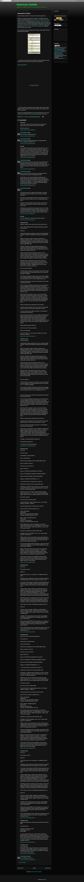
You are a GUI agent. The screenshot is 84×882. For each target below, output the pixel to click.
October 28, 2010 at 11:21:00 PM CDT (28, 336)
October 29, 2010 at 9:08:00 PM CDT (27, 853)
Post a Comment (22, 862)
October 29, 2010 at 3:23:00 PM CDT (27, 842)
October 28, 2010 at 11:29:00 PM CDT (28, 445)
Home (34, 868)
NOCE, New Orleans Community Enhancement (39, 19)
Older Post (47, 868)
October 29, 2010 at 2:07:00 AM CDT (27, 631)
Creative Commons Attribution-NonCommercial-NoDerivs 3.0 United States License (60, 51)
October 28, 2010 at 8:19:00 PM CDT (27, 129)
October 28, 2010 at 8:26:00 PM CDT (27, 143)
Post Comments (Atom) (37, 871)
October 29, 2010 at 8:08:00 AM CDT (27, 817)
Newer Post (20, 868)
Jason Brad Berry (24, 132)
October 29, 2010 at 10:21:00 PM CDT (28, 859)
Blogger (44, 879)
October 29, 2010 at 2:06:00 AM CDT (27, 562)
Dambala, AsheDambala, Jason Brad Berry (60, 48)
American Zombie (27, 4)
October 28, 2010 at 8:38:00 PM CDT (27, 185)
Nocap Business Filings (22, 64)
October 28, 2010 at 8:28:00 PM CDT (27, 157)
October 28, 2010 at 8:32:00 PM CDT (27, 168)
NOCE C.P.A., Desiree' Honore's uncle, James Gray (32, 26)
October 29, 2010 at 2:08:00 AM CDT (27, 748)
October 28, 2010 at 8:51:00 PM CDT (27, 219)
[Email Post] (43, 116)
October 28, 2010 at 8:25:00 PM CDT (27, 136)
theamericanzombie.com (59, 54)
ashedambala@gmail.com (59, 58)
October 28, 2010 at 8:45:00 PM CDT (27, 213)
